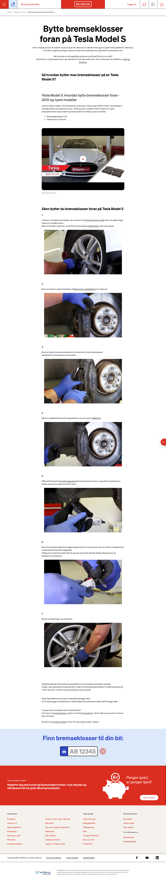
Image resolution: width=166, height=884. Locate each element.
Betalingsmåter (89, 823)
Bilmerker (11, 839)
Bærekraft (49, 823)
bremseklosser (59, 713)
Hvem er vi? (12, 823)
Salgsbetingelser (89, 858)
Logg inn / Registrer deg (55, 844)
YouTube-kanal (58, 722)
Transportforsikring (91, 835)
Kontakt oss (12, 831)
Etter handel (128, 827)
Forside (9, 12)
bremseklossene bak (95, 220)
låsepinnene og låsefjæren (84, 289)
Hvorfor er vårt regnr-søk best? (57, 819)
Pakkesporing (88, 827)
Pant (85, 831)
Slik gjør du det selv (20, 12)
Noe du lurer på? (14, 835)
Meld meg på (149, 797)
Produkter (11, 819)
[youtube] (147, 858)
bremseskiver (87, 713)
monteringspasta (67, 481)
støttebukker (93, 226)
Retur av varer (89, 839)
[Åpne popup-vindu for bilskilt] (13, 4)
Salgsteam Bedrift (52, 839)
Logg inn (131, 4)
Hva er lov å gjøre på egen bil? (57, 827)
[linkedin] (157, 858)
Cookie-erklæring (72, 858)
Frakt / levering (89, 819)
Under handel (128, 823)
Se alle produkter (30, 4)
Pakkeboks (49, 831)
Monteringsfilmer (14, 827)
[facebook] (136, 858)
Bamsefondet (128, 837)
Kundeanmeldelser (15, 844)
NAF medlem (50, 835)
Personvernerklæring (53, 858)
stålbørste (96, 418)
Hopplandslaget (129, 841)
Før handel (127, 819)
